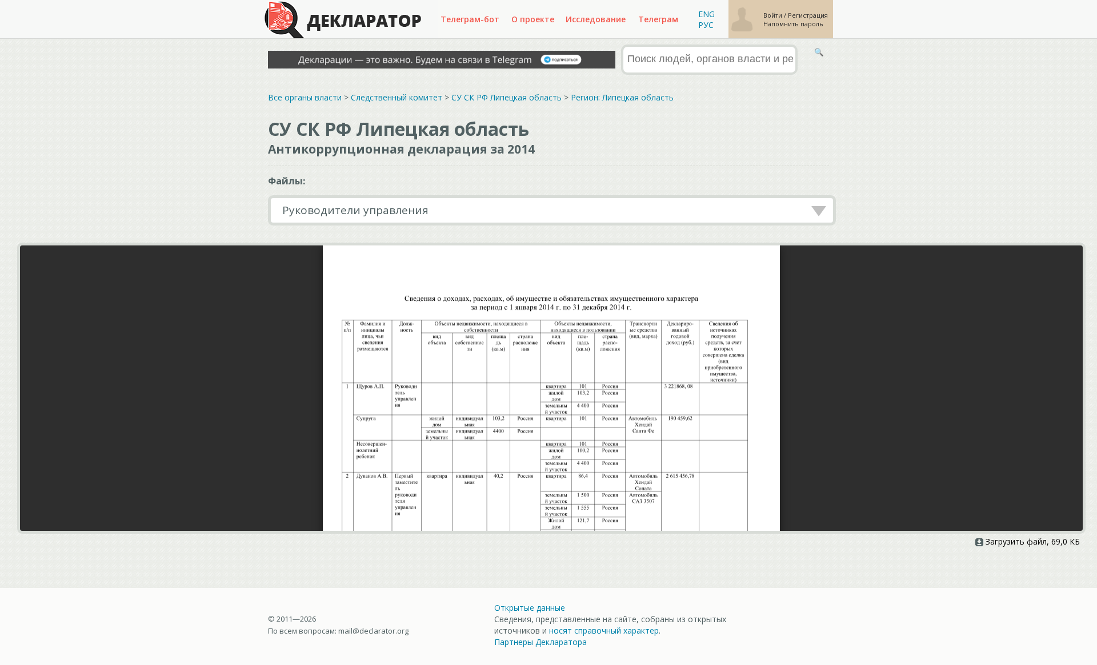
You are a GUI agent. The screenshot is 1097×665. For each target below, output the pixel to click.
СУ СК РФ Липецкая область (506, 97)
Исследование (596, 19)
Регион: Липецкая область (622, 97)
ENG (706, 14)
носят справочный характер (604, 630)
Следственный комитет (396, 97)
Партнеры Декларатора (540, 641)
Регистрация (808, 15)
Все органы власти (305, 97)
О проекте (532, 19)
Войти (773, 15)
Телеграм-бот (470, 19)
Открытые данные (529, 607)
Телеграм (658, 19)
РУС (706, 24)
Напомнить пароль (793, 23)
